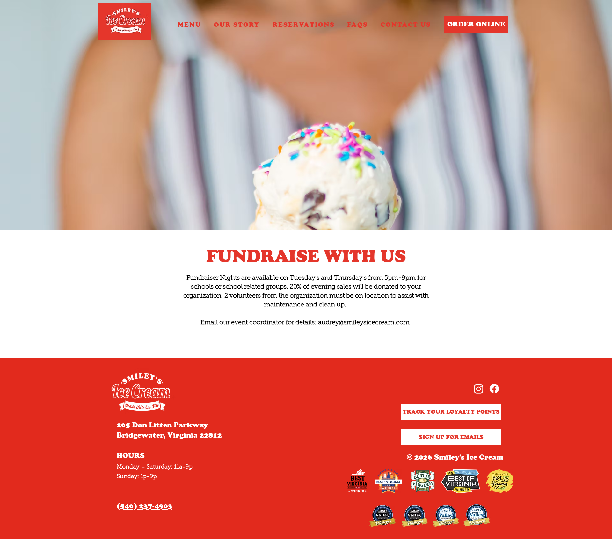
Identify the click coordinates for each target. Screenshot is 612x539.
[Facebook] (494, 388)
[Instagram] (478, 388)
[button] (303, 25)
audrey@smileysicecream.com (364, 323)
